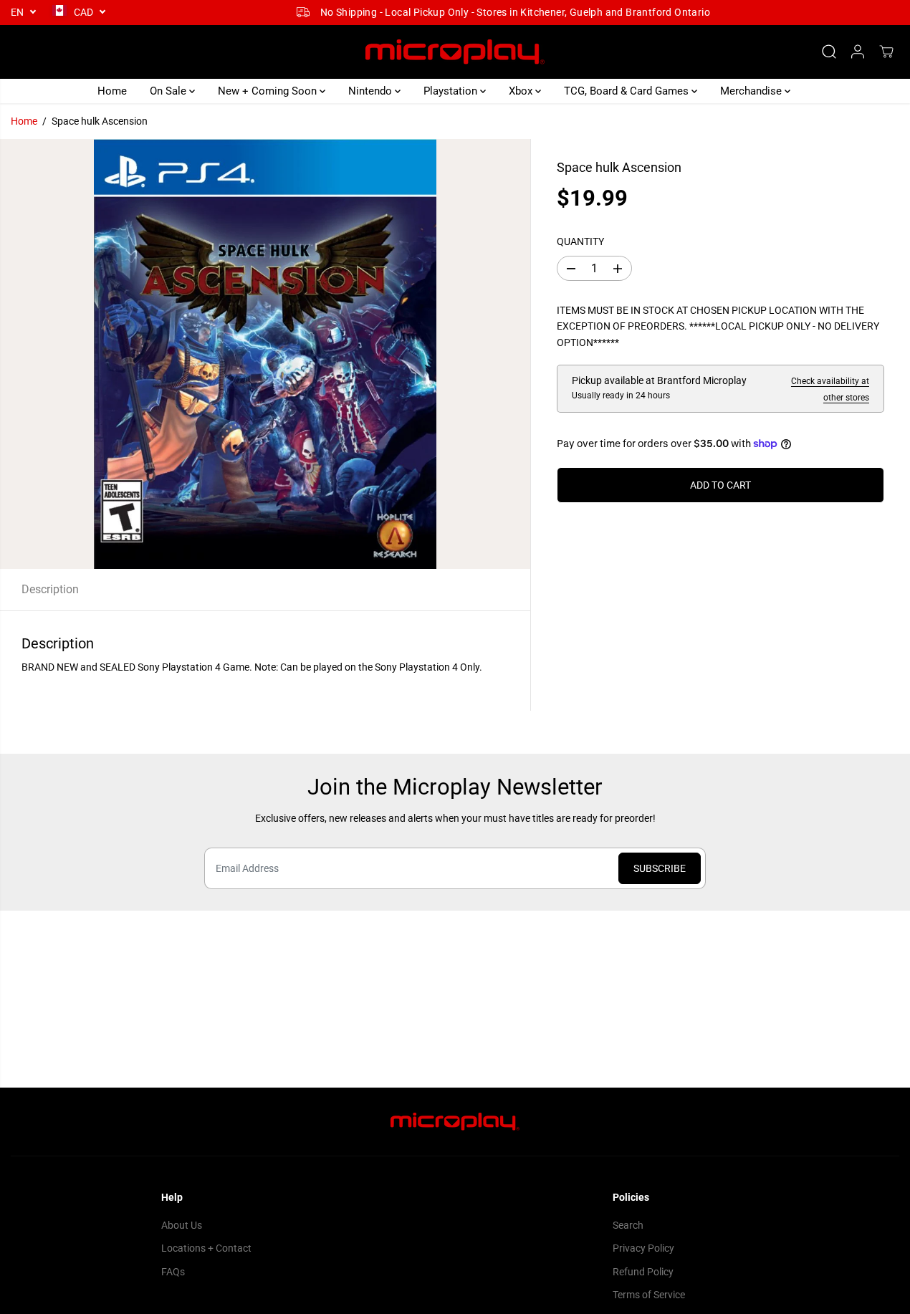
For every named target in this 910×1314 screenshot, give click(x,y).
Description (50, 589)
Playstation (451, 91)
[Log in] (858, 51)
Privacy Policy (643, 1248)
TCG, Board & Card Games (627, 91)
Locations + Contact (206, 1248)
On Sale (169, 91)
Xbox (522, 91)
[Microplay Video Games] (455, 52)
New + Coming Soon (269, 91)
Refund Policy (643, 1271)
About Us (181, 1225)
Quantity (580, 241)
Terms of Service (649, 1294)
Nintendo (371, 91)
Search (628, 1225)
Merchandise (752, 91)
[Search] (829, 51)
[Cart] (886, 51)
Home (112, 91)
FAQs (173, 1271)
